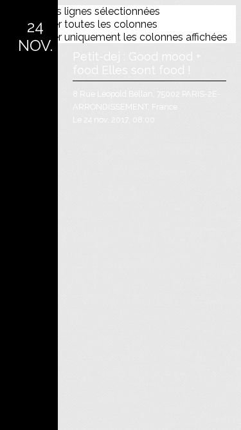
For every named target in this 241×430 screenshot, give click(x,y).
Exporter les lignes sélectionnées (82, 11)
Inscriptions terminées (149, 31)
